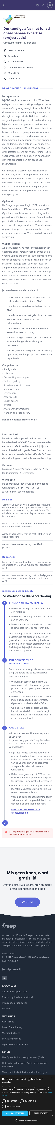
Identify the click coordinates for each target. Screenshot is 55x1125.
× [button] (52, 1078)
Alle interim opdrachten (15, 991)
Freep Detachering (12, 1027)
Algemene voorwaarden (15, 1044)
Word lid (27, 902)
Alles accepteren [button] (15, 1113)
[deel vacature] (43, 5)
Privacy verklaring (11, 1038)
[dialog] (27, 1100)
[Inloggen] (50, 5)
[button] (27, 1120)
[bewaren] (37, 5)
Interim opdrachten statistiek (18, 997)
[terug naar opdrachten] (18, 5)
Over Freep (8, 1021)
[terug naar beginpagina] (27, 926)
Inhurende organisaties (14, 1002)
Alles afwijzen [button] (41, 1113)
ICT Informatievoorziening (20, 67)
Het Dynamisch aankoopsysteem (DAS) (23, 1057)
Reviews (6, 1008)
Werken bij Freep (11, 1033)
